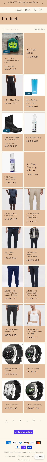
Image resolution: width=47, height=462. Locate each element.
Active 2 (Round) (33, 368)
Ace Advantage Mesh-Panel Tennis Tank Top (34, 332)
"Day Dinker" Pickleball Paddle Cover (12, 60)
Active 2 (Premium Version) (12, 369)
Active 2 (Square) (11, 405)
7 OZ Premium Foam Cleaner (10, 178)
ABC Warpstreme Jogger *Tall (11, 331)
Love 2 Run (13, 452)
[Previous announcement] (4, 3)
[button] (5, 10)
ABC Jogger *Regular (9, 253)
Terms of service (24, 456)
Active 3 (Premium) (34, 405)
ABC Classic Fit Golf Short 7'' (11, 215)
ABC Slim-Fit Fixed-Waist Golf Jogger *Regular (11, 293)
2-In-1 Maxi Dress (12, 100)
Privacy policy (11, 456)
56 (34, 420)
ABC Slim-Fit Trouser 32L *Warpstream (31, 293)
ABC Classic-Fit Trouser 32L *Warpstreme (32, 216)
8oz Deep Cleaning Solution (31, 167)
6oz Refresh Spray (33, 137)
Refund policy (38, 452)
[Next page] (40, 420)
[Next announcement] (42, 3)
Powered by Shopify (24, 452)
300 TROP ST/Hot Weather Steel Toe (12, 138)
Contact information (24, 460)
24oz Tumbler (32, 100)
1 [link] (6, 420)
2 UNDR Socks (31, 51)
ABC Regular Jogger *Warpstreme (31, 254)
